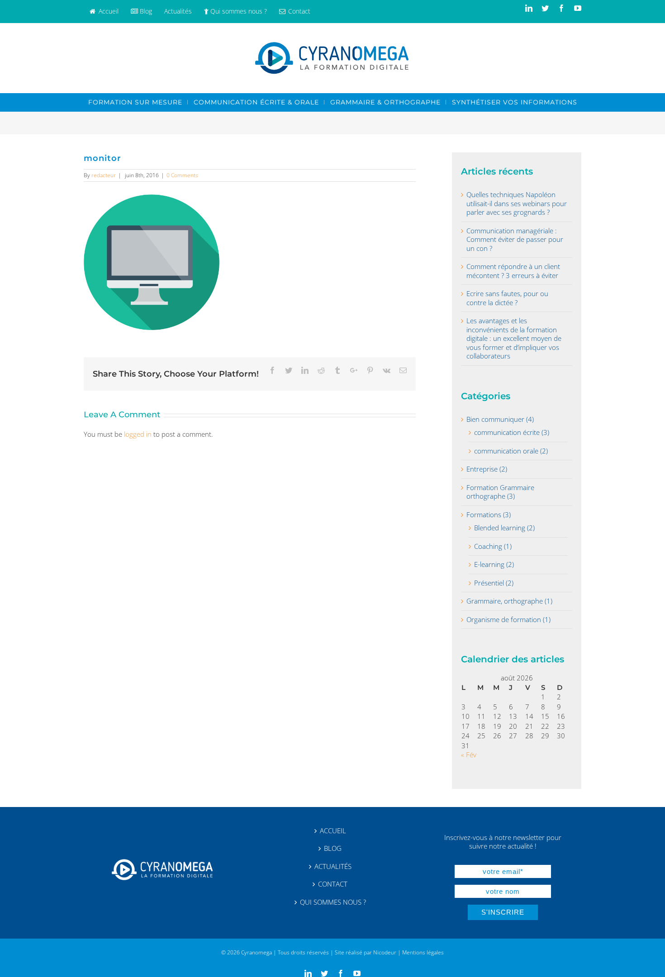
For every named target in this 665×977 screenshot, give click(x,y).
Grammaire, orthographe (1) (509, 601)
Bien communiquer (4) (500, 419)
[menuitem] (104, 12)
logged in (138, 434)
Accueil (333, 830)
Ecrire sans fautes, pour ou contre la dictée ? (507, 298)
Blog (333, 848)
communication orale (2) (511, 451)
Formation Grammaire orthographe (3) (500, 492)
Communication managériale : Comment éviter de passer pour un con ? (514, 240)
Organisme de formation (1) (508, 619)
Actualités (333, 866)
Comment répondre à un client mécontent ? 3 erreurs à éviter (513, 271)
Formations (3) (488, 514)
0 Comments (182, 175)
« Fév (468, 754)
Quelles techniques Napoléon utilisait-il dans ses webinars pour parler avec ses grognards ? (516, 203)
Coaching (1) (493, 546)
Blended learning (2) (504, 528)
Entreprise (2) (486, 469)
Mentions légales (423, 952)
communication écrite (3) (511, 432)
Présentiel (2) (493, 583)
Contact (332, 884)
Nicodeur (384, 952)
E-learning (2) (494, 564)
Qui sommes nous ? (333, 902)
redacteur (103, 175)
